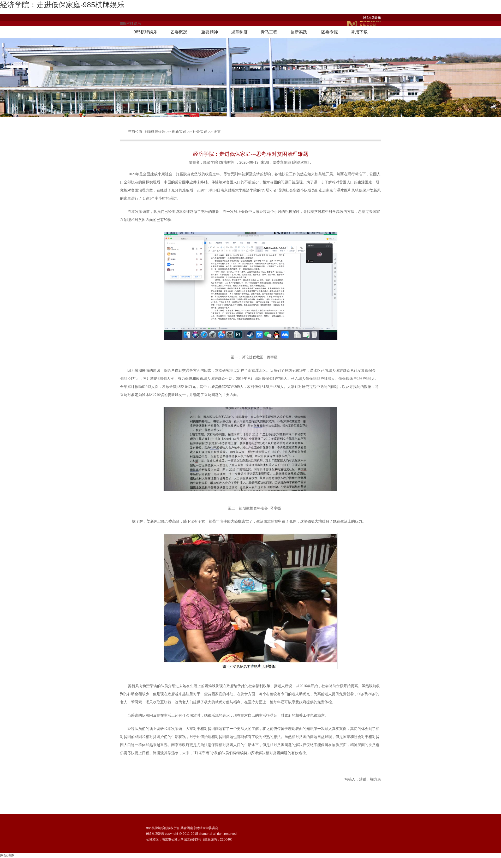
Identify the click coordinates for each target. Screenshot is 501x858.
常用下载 (359, 32)
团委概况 (178, 32)
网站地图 (7, 855)
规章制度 (239, 32)
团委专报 (329, 32)
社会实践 (200, 131)
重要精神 (209, 32)
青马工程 (269, 32)
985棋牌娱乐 (372, 18)
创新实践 (298, 32)
